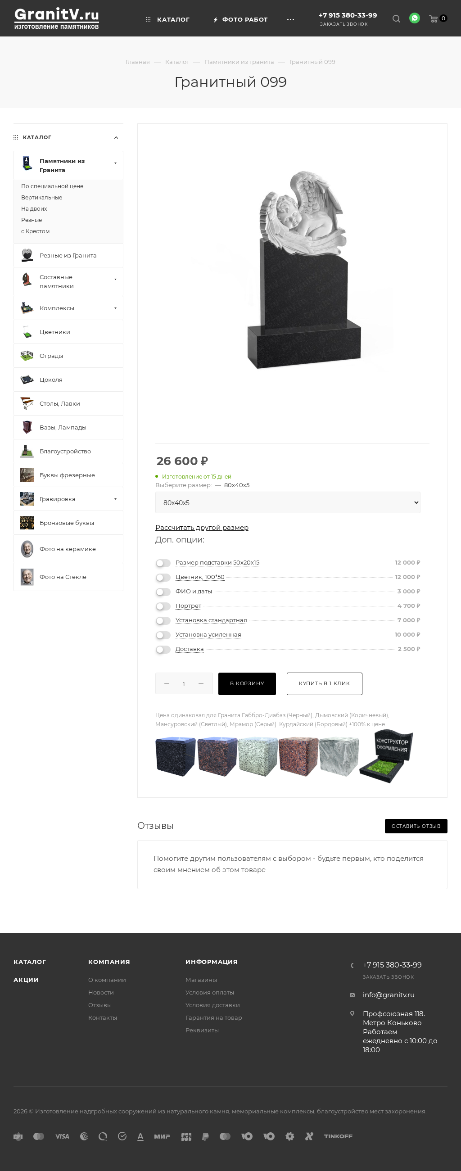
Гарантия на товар (213, 1017)
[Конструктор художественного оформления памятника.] (386, 755)
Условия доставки (212, 1004)
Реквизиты (202, 1030)
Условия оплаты (209, 992)
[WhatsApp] (414, 18)
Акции (26, 979)
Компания (109, 961)
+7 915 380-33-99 (348, 15)
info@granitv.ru (389, 994)
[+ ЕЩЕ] (292, 18)
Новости (101, 992)
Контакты (102, 1017)
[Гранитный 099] (292, 271)
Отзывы (100, 1004)
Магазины (201, 979)
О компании (107, 979)
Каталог (30, 961)
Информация (211, 961)
